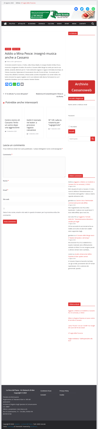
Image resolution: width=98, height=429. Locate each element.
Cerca (93, 139)
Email (5, 190)
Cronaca (41, 24)
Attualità (21, 24)
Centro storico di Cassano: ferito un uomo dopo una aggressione (12, 124)
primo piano (16, 49)
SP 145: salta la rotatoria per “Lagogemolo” (54, 122)
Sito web (6, 199)
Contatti (82, 24)
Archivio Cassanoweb (82, 87)
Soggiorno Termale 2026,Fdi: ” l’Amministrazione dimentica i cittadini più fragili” (80, 219)
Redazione (19, 61)
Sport (67, 24)
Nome (6, 181)
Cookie (62, 395)
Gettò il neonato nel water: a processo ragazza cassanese (34, 125)
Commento (7, 155)
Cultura (51, 24)
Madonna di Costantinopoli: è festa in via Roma (49, 95)
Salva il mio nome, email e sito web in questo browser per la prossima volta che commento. (31, 213)
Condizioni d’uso (45, 391)
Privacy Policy (64, 391)
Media (74, 24)
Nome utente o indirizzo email (77, 105)
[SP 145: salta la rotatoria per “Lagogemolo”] (56, 108)
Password (71, 116)
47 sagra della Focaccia (28, 3)
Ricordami (73, 127)
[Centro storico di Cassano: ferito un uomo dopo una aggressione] (12, 108)
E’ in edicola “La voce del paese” (16, 94)
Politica (12, 24)
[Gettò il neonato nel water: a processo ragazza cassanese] (34, 108)
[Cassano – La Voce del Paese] (5, 23)
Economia (31, 24)
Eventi (59, 24)
